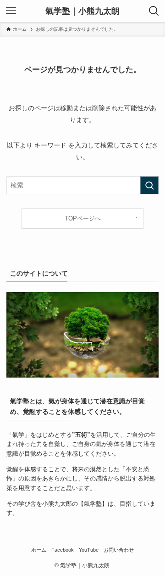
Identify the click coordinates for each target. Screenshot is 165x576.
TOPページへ (83, 218)
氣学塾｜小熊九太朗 (82, 11)
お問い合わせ (119, 550)
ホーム (38, 550)
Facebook (62, 550)
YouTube (89, 550)
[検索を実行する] (149, 185)
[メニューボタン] (11, 11)
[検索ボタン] (154, 11)
